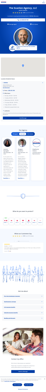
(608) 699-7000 (11, 90)
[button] (23, 65)
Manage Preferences (23, 389)
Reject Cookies (17, 384)
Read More (6, 178)
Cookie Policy (7, 381)
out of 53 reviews (28, 12)
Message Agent (13, 24)
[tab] (15, 134)
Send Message (23, 118)
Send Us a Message (23, 371)
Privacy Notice (13, 381)
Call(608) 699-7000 (24, 20)
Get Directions (6, 87)
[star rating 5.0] (23, 244)
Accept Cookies (28, 384)
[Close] (44, 379)
